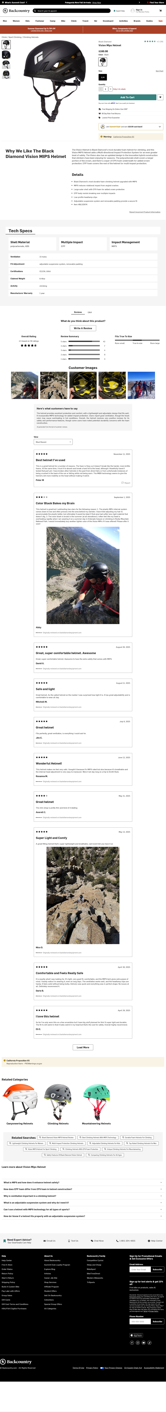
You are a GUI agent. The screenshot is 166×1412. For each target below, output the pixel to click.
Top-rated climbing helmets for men (143, 1143)
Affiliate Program (51, 1286)
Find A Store (7, 1264)
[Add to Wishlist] (160, 97)
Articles (47, 1273)
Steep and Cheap (94, 1264)
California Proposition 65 (123, 136)
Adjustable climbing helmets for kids (106, 1143)
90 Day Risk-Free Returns (111, 113)
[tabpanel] (83, 266)
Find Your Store (157, 2)
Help (4, 1256)
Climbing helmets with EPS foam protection (81, 1149)
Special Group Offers (53, 1304)
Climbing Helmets (31, 37)
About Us (48, 1256)
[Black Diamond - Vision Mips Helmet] (6, 54)
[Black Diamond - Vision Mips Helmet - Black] (6, 44)
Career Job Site (50, 1278)
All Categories (50, 1308)
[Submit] (35, 11)
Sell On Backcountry (53, 1295)
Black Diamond (105, 41)
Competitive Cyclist (95, 1260)
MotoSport (91, 1269)
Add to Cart (127, 97)
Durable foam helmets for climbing (138, 1137)
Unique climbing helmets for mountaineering (124, 1149)
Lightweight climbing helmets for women (27, 1143)
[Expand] (159, 126)
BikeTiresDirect (93, 1273)
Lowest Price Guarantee (111, 118)
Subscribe (157, 1269)
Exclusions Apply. (135, 1297)
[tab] (20, 230)
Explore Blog (49, 1269)
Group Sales (7, 1295)
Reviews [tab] (78, 312)
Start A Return (8, 1278)
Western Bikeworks (95, 1278)
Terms (145, 1311)
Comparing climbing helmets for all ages (106, 1155)
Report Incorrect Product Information (144, 212)
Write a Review (83, 328)
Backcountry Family (96, 1256)
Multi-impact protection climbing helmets (67, 1143)
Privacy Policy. (153, 1311)
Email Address (136, 1264)
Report (127, 483)
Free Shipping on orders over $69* (115, 109)
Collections (49, 1299)
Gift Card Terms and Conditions (15, 1304)
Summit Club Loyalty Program (57, 1264)
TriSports (91, 1282)
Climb (4, 37)
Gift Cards (6, 1299)
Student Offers (50, 1291)
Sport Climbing (15, 37)
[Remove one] (100, 89)
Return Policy (7, 1273)
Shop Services (50, 1282)
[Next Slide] (139, 2)
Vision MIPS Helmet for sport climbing (42, 1149)
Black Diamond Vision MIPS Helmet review (58, 1137)
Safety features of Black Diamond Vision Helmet (64, 1155)
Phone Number (137, 1316)
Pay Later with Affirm (11, 1291)
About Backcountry (52, 1260)
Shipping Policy (8, 1282)
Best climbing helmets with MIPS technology (99, 1137)
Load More (83, 1047)
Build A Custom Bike (10, 1286)
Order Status (7, 1269)
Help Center (7, 1260)
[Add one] (111, 89)
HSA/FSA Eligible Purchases (14, 1308)
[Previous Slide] (26, 2)
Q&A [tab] (90, 312)
